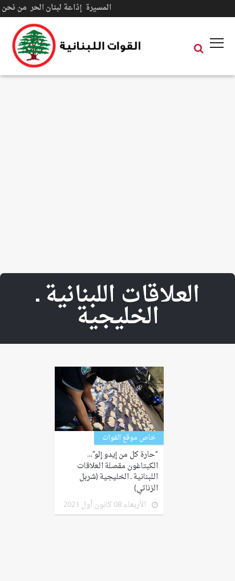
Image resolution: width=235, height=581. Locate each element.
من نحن (14, 8)
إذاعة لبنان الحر (56, 8)
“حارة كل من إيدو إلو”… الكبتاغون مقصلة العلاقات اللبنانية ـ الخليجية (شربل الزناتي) (117, 471)
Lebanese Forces (77, 45)
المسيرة (98, 8)
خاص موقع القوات (129, 438)
